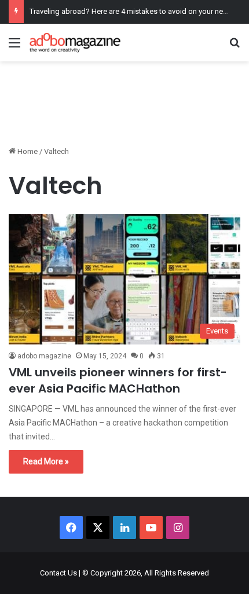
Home (27, 151)
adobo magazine (44, 356)
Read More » (46, 461)
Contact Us (58, 573)
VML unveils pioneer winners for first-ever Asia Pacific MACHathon (118, 380)
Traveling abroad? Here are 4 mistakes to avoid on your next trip (135, 11)
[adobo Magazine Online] (75, 42)
